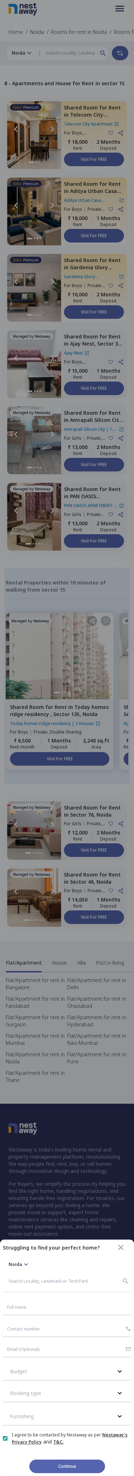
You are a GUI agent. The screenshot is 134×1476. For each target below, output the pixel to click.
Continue (67, 1466)
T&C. (58, 1442)
